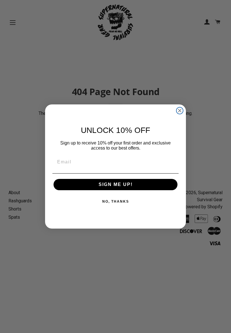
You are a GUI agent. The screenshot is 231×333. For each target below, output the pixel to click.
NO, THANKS (115, 201)
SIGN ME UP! (116, 184)
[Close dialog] (179, 110)
